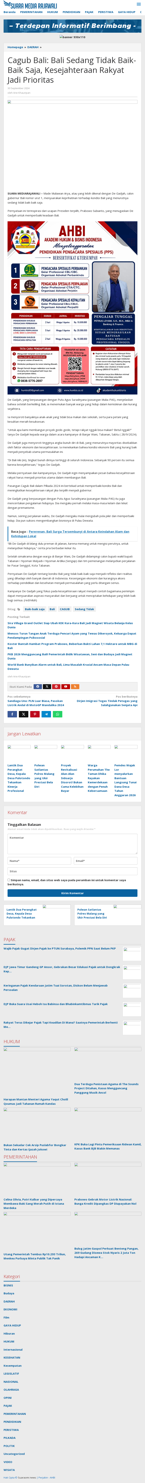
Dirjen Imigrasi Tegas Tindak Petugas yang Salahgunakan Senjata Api (107, 701)
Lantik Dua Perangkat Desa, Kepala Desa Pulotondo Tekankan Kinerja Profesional (19, 778)
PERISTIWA (11, 1430)
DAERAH (9, 1301)
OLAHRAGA (11, 1389)
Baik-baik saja (35, 609)
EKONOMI (10, 1309)
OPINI (8, 1398)
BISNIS (8, 1285)
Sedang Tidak (84, 609)
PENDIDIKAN (12, 1422)
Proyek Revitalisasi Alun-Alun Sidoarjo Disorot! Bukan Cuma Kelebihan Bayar (72, 778)
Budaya (9, 1293)
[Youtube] (65, 686)
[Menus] (138, 4)
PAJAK (8, 1405)
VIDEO (8, 1462)
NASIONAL (11, 1381)
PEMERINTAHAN (15, 1414)
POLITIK (9, 1446)
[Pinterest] (56, 686)
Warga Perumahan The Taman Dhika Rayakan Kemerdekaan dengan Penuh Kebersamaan (99, 778)
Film (6, 1317)
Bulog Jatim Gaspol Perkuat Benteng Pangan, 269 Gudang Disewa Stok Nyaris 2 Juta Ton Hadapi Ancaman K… (106, 1253)
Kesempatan (13, 1365)
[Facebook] (38, 686)
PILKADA (9, 1438)
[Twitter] (47, 686)
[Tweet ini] (23, 714)
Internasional (13, 1349)
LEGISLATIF (11, 1373)
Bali (52, 609)
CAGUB (65, 609)
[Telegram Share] (46, 714)
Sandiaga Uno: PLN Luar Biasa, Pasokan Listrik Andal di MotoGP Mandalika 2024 (36, 701)
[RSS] (75, 686)
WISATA (9, 1470)
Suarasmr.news (26, 1477)
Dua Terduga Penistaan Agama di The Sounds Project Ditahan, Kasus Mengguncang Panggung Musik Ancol (106, 1088)
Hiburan (9, 1333)
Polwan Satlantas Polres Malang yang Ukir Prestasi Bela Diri (92, 913)
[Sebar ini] (12, 714)
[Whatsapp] (57, 714)
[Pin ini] (35, 714)
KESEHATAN (12, 1357)
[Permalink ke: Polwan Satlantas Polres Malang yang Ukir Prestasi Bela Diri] (45, 753)
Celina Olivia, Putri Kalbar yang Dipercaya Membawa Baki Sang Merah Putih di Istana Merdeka (34, 1203)
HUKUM (9, 1341)
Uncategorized (14, 1454)
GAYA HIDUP (12, 1325)
